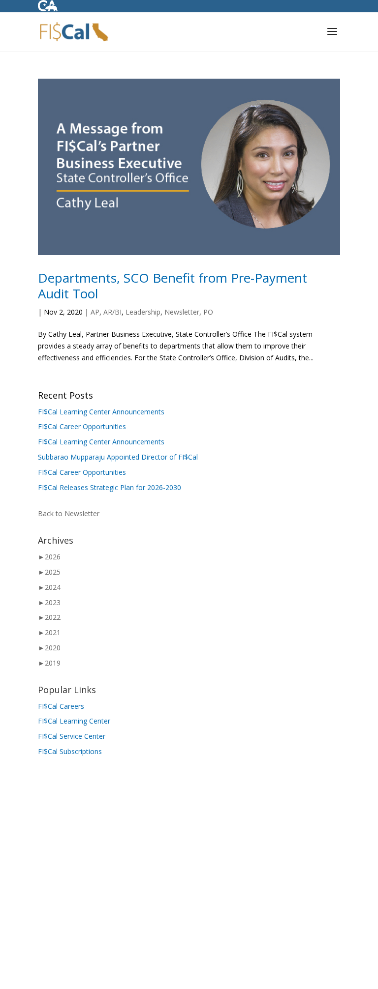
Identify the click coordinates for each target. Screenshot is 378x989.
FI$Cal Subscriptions (70, 751)
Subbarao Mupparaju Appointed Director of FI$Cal (118, 457)
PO (208, 312)
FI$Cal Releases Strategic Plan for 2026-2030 (109, 487)
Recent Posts (65, 395)
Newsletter (181, 312)
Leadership (143, 312)
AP (95, 312)
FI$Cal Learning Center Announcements (101, 411)
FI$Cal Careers (61, 706)
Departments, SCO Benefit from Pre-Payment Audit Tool (172, 285)
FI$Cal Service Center (71, 736)
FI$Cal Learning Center (74, 721)
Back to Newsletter (68, 513)
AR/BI (112, 312)
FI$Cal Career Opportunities (82, 426)
